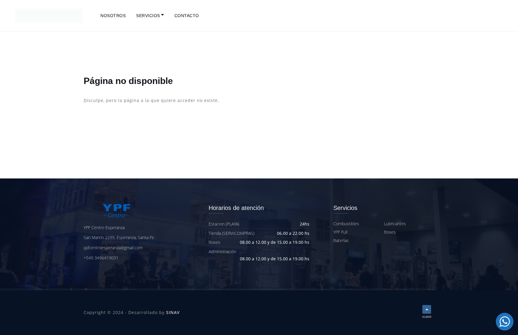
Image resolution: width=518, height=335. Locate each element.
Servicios (148, 15)
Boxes (390, 232)
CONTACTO (186, 15)
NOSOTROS (113, 15)
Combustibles (346, 223)
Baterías (341, 240)
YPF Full (340, 232)
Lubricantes (395, 223)
